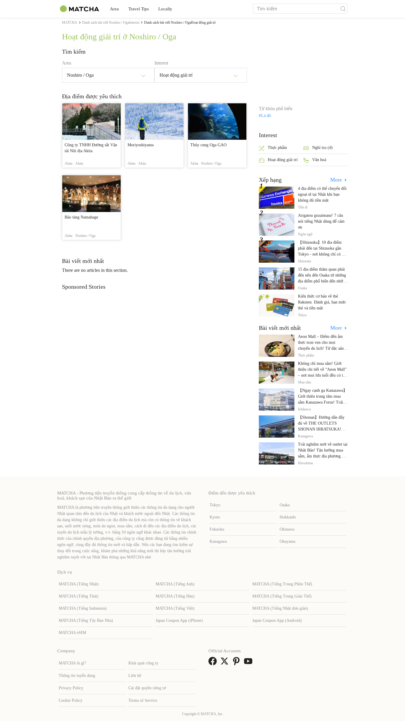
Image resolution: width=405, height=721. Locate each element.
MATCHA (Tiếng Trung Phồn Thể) (282, 584)
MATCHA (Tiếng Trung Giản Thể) (282, 596)
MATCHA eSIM (72, 632)
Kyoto (215, 517)
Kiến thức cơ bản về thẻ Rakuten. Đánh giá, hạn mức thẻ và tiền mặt (322, 302)
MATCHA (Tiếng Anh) (175, 584)
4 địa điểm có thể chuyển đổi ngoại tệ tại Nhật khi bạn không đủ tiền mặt (322, 194)
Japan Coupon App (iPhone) (179, 620)
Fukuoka (217, 529)
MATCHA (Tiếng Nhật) (79, 584)
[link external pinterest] (237, 663)
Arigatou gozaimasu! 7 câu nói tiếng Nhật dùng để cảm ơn (321, 221)
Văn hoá (319, 160)
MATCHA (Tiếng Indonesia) (83, 608)
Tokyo (215, 505)
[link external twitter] (225, 663)
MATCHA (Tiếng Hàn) (175, 596)
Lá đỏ (266, 116)
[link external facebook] (213, 663)
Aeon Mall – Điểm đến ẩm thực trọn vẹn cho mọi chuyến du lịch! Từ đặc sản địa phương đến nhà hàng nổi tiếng (322, 348)
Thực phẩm (277, 147)
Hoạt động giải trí (283, 160)
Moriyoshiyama (140, 145)
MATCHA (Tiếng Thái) (78, 596)
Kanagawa (218, 541)
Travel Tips (138, 9)
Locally (165, 9)
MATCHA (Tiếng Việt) (175, 608)
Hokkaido (288, 517)
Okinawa (287, 529)
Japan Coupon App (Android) (277, 620)
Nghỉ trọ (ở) (322, 147)
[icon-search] (343, 8)
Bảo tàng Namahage (81, 217)
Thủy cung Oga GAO (208, 145)
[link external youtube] (249, 663)
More (336, 180)
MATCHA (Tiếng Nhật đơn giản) (280, 608)
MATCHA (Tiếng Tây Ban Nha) (86, 620)
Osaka (285, 505)
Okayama (287, 541)
